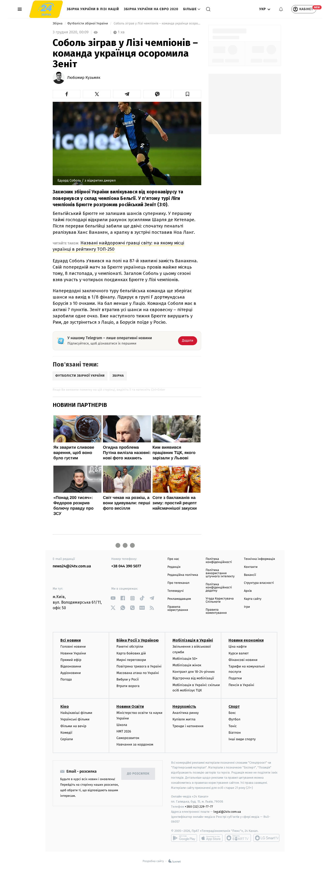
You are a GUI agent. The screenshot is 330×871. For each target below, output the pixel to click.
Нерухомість (184, 706)
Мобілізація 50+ (184, 659)
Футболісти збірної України (88, 23)
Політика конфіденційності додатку (219, 587)
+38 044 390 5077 (126, 566)
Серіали (66, 739)
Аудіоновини (70, 673)
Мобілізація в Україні (192, 640)
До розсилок (138, 774)
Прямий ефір (70, 660)
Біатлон (235, 733)
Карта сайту (252, 598)
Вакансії (250, 575)
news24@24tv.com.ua (72, 566)
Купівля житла (183, 719)
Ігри (247, 606)
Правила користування (177, 608)
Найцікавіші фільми (76, 713)
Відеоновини (70, 666)
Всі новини (70, 640)
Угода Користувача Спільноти (220, 600)
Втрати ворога (127, 686)
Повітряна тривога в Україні (138, 666)
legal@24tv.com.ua (227, 811)
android (184, 838)
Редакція (173, 567)
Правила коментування (216, 611)
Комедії (66, 733)
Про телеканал (178, 583)
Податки (235, 678)
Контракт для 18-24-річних (193, 672)
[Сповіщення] (281, 9)
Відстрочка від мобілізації (193, 678)
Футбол (234, 719)
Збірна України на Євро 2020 (151, 9)
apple (211, 838)
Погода (66, 679)
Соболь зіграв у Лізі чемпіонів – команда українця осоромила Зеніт (157, 23)
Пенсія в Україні (241, 685)
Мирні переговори (131, 660)
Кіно (64, 706)
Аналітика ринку (185, 713)
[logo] (46, 9)
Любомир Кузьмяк (83, 78)
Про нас (173, 559)
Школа (121, 725)
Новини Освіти (130, 706)
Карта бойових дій (131, 653)
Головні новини (73, 646)
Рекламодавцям (179, 598)
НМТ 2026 (123, 731)
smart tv (238, 838)
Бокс (232, 713)
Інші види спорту (242, 739)
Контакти (251, 567)
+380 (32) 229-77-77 (199, 806)
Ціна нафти (238, 646)
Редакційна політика (182, 575)
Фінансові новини (243, 660)
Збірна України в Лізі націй (93, 9)
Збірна (58, 23)
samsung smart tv (266, 838)
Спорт (234, 706)
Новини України (73, 653)
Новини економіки (246, 640)
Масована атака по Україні (137, 673)
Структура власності (259, 583)
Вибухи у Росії (127, 679)
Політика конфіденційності (219, 560)
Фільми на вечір (73, 726)
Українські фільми (74, 719)
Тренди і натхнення (187, 726)
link (113, 598)
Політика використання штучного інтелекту (220, 573)
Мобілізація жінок (186, 665)
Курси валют (239, 653)
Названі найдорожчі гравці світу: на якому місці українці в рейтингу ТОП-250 (118, 246)
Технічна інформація (259, 559)
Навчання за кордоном (134, 744)
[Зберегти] (187, 94)
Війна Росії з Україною (137, 640)
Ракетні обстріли (129, 646)
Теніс (233, 726)
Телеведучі (175, 591)
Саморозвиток (127, 738)
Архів (248, 591)
